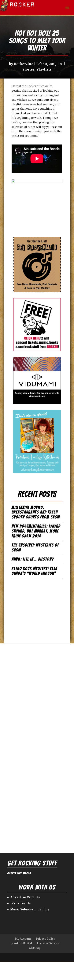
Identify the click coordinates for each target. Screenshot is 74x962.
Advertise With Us (25, 897)
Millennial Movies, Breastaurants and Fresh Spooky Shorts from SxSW (36, 512)
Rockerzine (23, 64)
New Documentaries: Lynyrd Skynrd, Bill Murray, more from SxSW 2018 (36, 531)
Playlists (44, 69)
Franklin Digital (21, 943)
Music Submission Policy (29, 909)
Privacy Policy (45, 939)
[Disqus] (37, 690)
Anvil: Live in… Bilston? (33, 559)
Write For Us (20, 903)
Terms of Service (48, 943)
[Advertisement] (37, 609)
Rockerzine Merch (19, 873)
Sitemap (35, 948)
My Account (23, 939)
